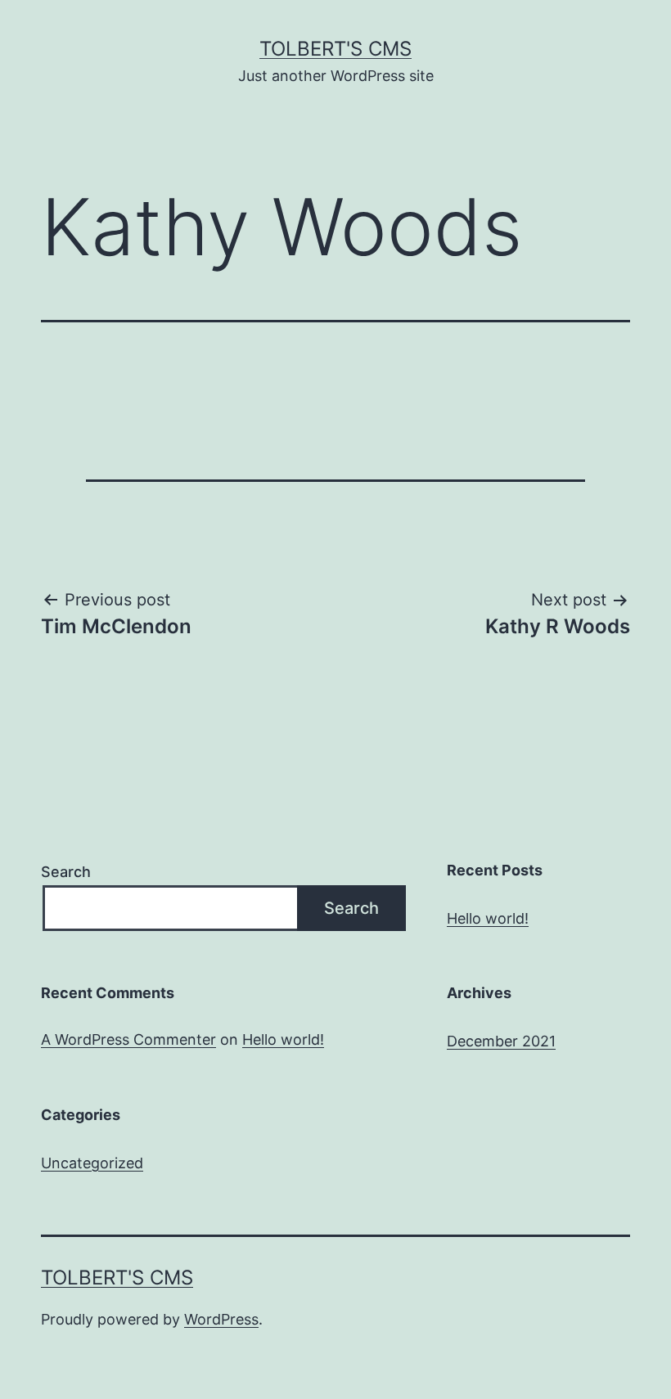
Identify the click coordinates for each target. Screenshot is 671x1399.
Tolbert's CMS (335, 49)
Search (66, 871)
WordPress (221, 1319)
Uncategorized (92, 1163)
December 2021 (501, 1041)
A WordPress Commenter (128, 1039)
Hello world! (488, 918)
